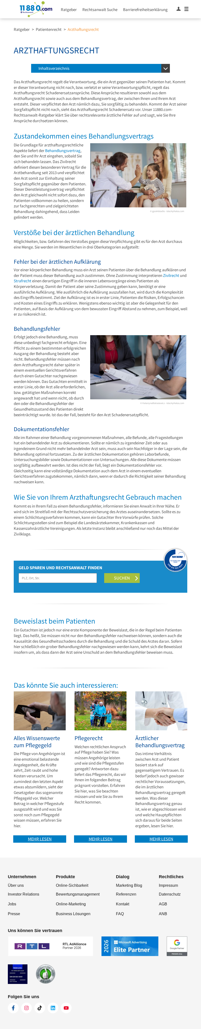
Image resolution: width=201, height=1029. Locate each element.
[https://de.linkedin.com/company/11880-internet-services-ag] (53, 1008)
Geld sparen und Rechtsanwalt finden (61, 567)
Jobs (12, 904)
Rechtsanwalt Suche (99, 9)
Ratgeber (69, 9)
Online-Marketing (71, 904)
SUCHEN (122, 578)
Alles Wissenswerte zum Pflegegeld (37, 742)
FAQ (120, 914)
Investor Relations (23, 894)
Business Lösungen (73, 914)
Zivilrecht (171, 275)
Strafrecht (22, 281)
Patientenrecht (49, 29)
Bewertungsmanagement (78, 894)
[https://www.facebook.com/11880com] (13, 1008)
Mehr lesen (40, 839)
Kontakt (122, 904)
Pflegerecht (89, 738)
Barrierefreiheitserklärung (145, 9)
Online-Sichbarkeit (72, 885)
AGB (163, 904)
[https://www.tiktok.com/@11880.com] (39, 1008)
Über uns (16, 885)
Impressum (168, 885)
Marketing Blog (129, 885)
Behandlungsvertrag (62, 150)
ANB (163, 914)
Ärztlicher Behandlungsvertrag (160, 742)
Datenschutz (170, 894)
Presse (14, 914)
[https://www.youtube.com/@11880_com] (66, 1008)
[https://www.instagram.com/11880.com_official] (26, 1008)
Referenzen (126, 894)
